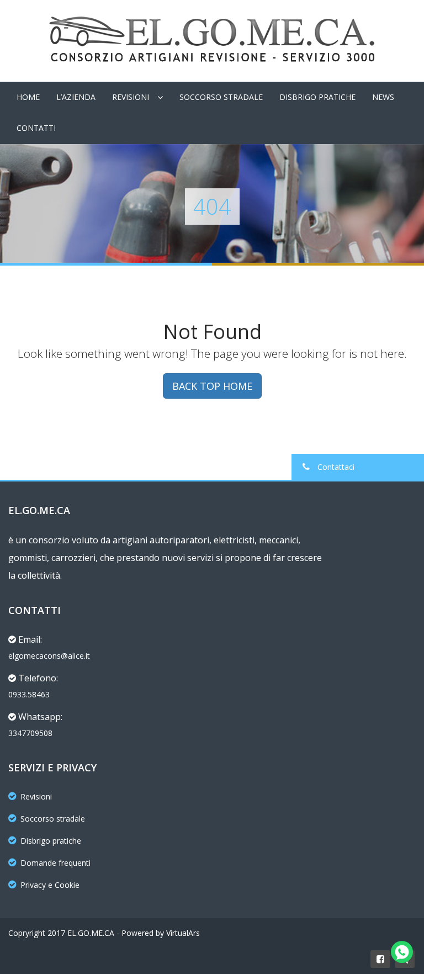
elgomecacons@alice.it (49, 655)
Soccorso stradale (52, 818)
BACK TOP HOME (212, 386)
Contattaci (334, 467)
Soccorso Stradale (221, 97)
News (383, 97)
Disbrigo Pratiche (317, 97)
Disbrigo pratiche (50, 840)
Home (28, 97)
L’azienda (76, 97)
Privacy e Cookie (50, 885)
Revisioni (130, 97)
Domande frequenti (55, 862)
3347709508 (30, 733)
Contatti (36, 128)
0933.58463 (29, 694)
